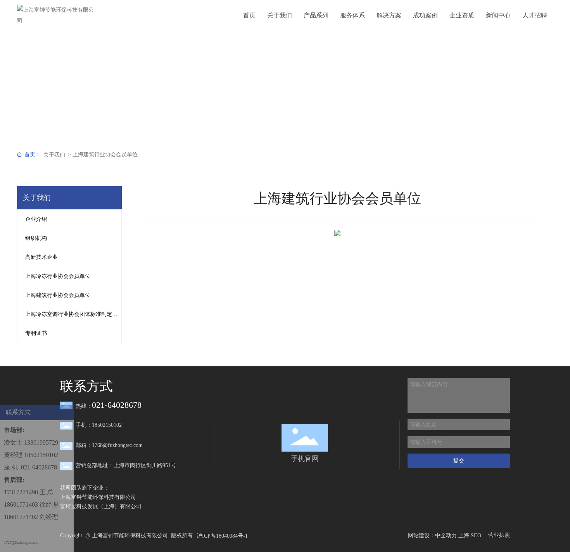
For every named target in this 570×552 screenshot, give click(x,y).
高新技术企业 (41, 257)
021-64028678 (39, 467)
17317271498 (21, 492)
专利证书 (36, 333)
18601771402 (21, 517)
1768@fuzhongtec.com (117, 445)
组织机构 (36, 238)
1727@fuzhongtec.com (22, 542)
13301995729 (41, 442)
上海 (463, 535)
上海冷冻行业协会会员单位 (57, 276)
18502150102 (41, 455)
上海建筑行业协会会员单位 (57, 295)
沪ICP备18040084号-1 (222, 536)
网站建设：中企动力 (432, 535)
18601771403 (21, 504)
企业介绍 (36, 219)
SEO (476, 535)
